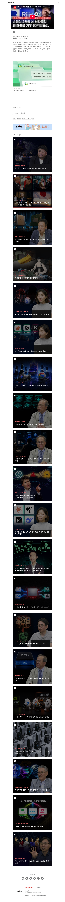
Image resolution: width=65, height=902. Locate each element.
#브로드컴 (17, 604)
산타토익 (19, 118)
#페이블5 (21, 492)
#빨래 (19, 275)
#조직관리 (23, 165)
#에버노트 (27, 824)
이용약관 (39, 887)
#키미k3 (22, 529)
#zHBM (22, 675)
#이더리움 (27, 787)
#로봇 (16, 275)
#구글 (16, 383)
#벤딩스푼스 (17, 824)
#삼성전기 (23, 236)
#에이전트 (17, 641)
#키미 (22, 348)
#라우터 (25, 641)
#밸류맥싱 (21, 641)
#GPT (20, 348)
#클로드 (16, 348)
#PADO (24, 200)
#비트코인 (23, 787)
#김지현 (21, 565)
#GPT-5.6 (17, 492)
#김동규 (21, 200)
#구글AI (19, 383)
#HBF (19, 421)
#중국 (16, 748)
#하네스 (21, 858)
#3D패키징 (23, 421)
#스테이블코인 (18, 787)
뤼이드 (14, 118)
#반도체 (21, 604)
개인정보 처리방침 (29, 887)
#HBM (16, 421)
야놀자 (29, 118)
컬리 (33, 118)
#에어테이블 (22, 824)
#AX (16, 165)
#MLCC (16, 236)
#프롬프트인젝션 (25, 311)
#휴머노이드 (22, 275)
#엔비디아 (17, 714)
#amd (20, 714)
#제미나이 (23, 383)
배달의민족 (24, 118)
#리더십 (18, 165)
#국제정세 (17, 200)
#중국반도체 (24, 456)
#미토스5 (25, 492)
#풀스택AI (25, 565)
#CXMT (19, 456)
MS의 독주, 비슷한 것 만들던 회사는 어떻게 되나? (25, 90)
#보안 (20, 311)
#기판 (20, 236)
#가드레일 (17, 311)
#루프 (24, 858)
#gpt (20, 529)
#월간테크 (17, 565)
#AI (23, 604)
